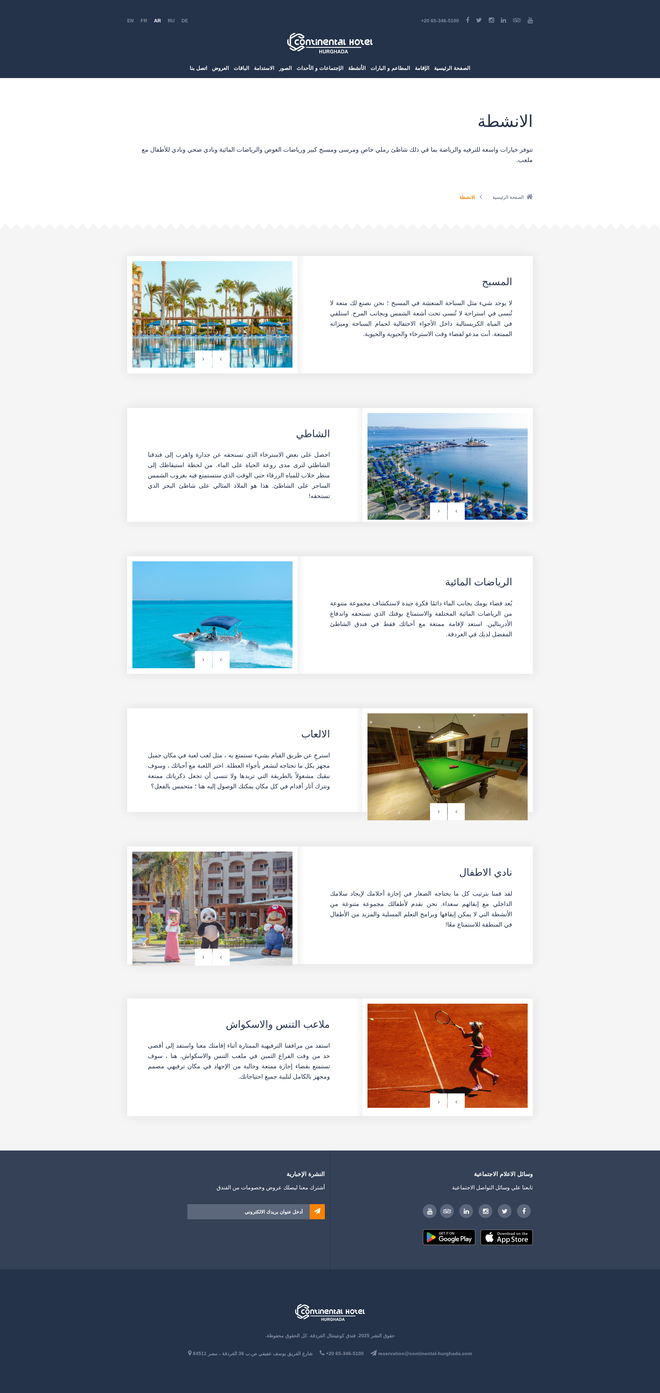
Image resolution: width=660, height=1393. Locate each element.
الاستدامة (264, 68)
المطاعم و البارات (390, 68)
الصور (285, 68)
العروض (220, 68)
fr (144, 20)
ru (171, 20)
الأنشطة (357, 68)
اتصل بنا (198, 68)
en (130, 20)
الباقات (241, 68)
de (185, 20)
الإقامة (422, 68)
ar (157, 20)
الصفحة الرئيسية (452, 68)
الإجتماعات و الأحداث (320, 68)
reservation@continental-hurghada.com (425, 1353)
